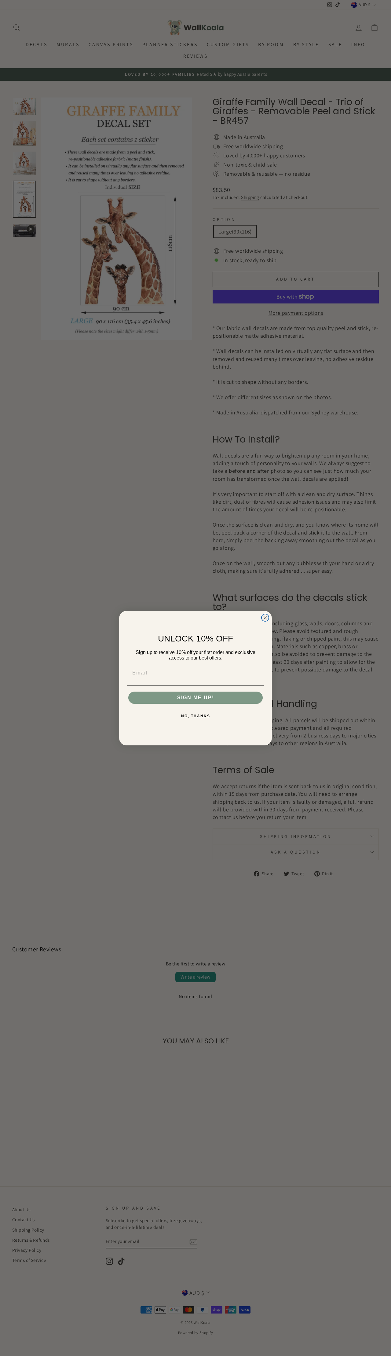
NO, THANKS (195, 716)
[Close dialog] (265, 617)
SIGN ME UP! (195, 697)
